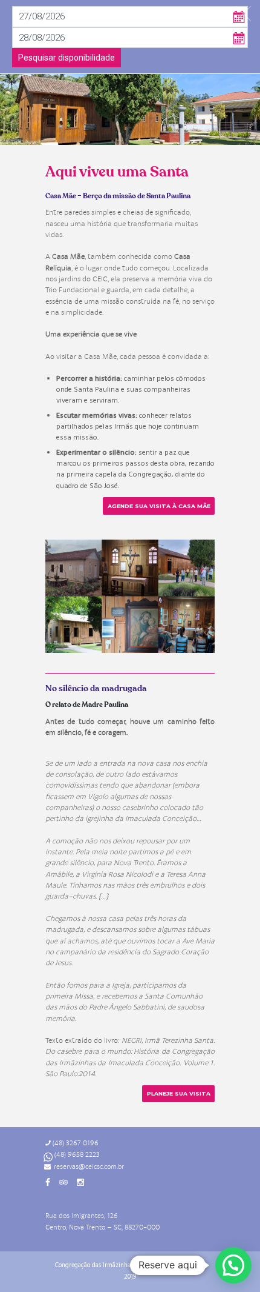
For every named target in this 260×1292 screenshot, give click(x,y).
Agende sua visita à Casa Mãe (159, 506)
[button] (233, 1265)
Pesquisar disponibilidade (66, 57)
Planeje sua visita (178, 1093)
